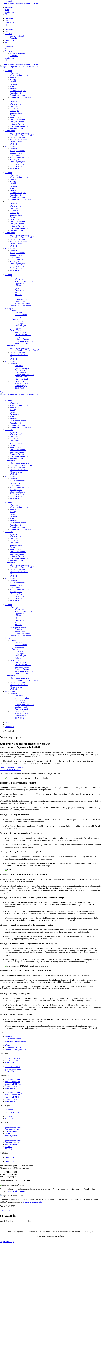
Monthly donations (17, 151)
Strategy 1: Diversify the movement (14, 814)
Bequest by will (16, 153)
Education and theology (14, 1127)
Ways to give (10, 146)
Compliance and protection (20, 97)
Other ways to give (17, 162)
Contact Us (9, 12)
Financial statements (17, 95)
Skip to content (6, 1)
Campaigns (14, 111)
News (7, 10)
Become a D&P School (19, 140)
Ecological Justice (17, 122)
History (13, 82)
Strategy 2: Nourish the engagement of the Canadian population (26, 925)
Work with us (15, 144)
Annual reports (15, 93)
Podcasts (8, 34)
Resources (9, 7)
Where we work (16, 104)
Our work (9, 100)
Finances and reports (18, 91)
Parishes (13, 115)
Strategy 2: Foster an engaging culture (16, 1014)
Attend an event (16, 142)
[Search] (30, 1221)
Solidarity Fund (16, 159)
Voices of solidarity (17, 36)
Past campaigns (11, 1131)
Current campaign (12, 1129)
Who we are (14, 73)
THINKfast (14, 168)
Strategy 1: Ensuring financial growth (16, 994)
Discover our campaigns (19, 133)
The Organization (12, 1136)
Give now (14, 148)
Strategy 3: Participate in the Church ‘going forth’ (21, 852)
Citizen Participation (18, 120)
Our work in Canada (13, 1060)
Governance (14, 84)
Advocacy (9, 1133)
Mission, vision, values (19, 75)
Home (7, 722)
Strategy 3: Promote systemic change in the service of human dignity (28, 943)
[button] (50, 814)
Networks (13, 88)
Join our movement (17, 137)
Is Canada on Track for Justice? (22, 135)
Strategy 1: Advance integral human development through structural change (32, 897)
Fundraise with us (17, 164)
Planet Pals (14, 38)
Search (2, 1221)
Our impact (14, 106)
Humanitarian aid (16, 128)
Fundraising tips (16, 166)
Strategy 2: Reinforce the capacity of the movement (21, 833)
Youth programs (16, 113)
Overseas (13, 102)
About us (8, 71)
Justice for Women (17, 124)
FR (6, 14)
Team (12, 86)
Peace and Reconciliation (19, 126)
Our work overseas (12, 1058)
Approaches (14, 77)
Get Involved (10, 131)
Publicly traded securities (19, 157)
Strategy (13, 80)
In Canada (14, 108)
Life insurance (15, 155)
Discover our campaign (14, 1079)
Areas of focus (15, 117)
